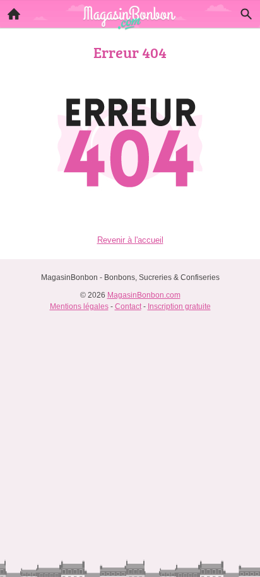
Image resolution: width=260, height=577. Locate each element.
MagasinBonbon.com (143, 295)
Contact (128, 306)
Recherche (246, 14)
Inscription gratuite (179, 306)
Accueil (14, 14)
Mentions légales (79, 306)
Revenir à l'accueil (130, 240)
